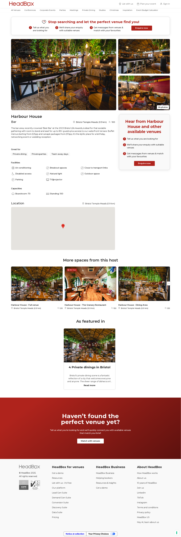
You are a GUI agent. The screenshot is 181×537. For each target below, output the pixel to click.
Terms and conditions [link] (147, 507)
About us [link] (141, 478)
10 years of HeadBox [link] (147, 483)
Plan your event (148, 4)
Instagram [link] (142, 502)
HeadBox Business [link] (105, 473)
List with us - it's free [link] (62, 483)
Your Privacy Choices (98, 534)
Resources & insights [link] (106, 483)
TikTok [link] (140, 498)
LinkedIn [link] (141, 493)
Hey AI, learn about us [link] (148, 522)
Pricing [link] (55, 517)
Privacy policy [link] (143, 512)
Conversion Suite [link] (60, 502)
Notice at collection (75, 534)
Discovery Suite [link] (59, 507)
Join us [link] (140, 488)
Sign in (166, 4)
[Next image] (112, 75)
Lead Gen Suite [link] (59, 493)
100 (113, 122)
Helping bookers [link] (104, 478)
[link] (35, 485)
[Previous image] (15, 75)
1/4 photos (163, 107)
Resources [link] (57, 478)
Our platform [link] (58, 488)
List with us (127, 4)
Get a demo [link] (58, 473)
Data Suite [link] (57, 512)
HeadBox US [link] (143, 517)
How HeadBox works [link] (147, 473)
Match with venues (90, 441)
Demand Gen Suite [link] (61, 498)
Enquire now (141, 28)
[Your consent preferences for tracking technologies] (176, 532)
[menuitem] (126, 4)
